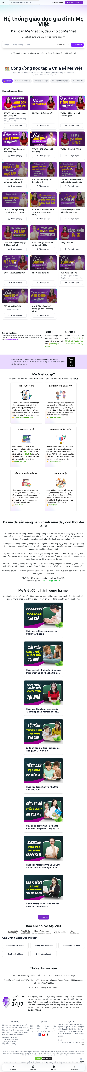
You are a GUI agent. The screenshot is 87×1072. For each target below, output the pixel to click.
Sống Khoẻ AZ (78, 81)
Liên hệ (54, 1027)
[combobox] (61, 44)
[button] (74, 2)
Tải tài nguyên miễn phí (26, 473)
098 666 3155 (82, 1042)
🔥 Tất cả (7, 81)
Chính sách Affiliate (65, 1053)
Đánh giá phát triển (61, 429)
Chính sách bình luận (27, 1055)
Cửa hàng (39, 1027)
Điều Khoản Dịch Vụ (34, 1053)
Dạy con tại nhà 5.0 (22, 81)
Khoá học (47, 1027)
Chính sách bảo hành (10, 1041)
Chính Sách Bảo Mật (78, 1053)
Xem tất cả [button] (44, 917)
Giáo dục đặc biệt (41, 81)
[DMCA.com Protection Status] (43, 1058)
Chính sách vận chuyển (9, 1037)
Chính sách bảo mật (10, 1045)
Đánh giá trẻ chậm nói (60, 386)
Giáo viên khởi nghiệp (60, 81)
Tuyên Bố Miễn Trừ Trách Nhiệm (49, 1053)
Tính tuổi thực (26, 386)
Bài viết (31, 1027)
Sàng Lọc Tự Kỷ (26, 429)
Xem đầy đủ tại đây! (11, 339)
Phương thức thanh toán (11, 1039)
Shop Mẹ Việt (60, 473)
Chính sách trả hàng (8, 1043)
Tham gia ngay (71, 362)
